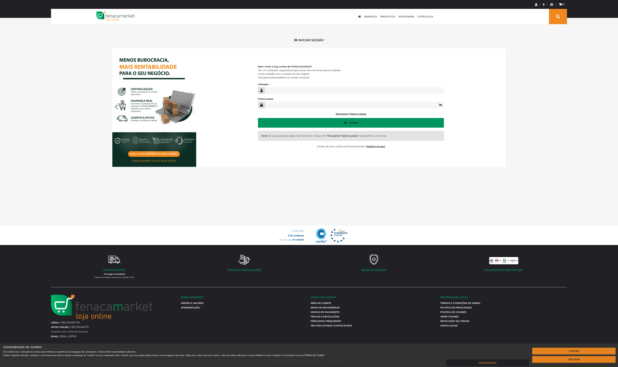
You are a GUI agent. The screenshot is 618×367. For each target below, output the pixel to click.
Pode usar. (291, 235)
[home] (359, 16)
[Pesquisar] (558, 16)
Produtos (387, 16)
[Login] (536, 4)
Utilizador (263, 84)
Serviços (370, 16)
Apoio (73, 336)
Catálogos (425, 16)
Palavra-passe (265, 99)
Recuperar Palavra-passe (351, 113)
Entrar (353, 122)
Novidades (406, 16)
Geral (63, 336)
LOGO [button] (115, 16)
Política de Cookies (314, 355)
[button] (449, 316)
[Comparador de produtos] (551, 4)
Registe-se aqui (375, 146)
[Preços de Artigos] (544, 4)
